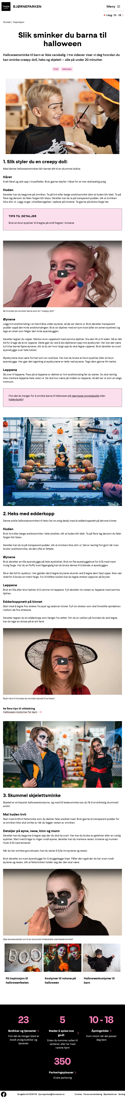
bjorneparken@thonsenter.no (51, 1094)
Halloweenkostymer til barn (99, 980)
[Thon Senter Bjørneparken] (21, 6)
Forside (7, 22)
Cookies (78, 1094)
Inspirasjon (18, 22)
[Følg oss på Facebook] (3, 1094)
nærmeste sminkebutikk (86, 395)
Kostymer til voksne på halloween (60, 980)
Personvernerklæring (93, 1094)
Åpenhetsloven (110, 1094)
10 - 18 (113, 15)
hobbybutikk (16, 399)
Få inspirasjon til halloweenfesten (17, 980)
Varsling (121, 1094)
